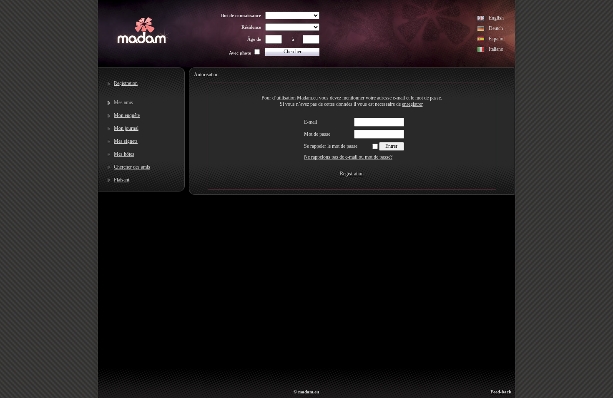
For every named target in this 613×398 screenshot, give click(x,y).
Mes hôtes (124, 154)
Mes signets (126, 141)
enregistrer (412, 104)
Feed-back (500, 391)
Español (497, 39)
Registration (126, 83)
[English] (481, 19)
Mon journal (126, 128)
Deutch (496, 28)
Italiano (496, 49)
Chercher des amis (132, 167)
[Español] (481, 40)
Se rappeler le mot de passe (330, 146)
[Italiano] (481, 50)
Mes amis (123, 102)
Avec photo (240, 52)
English (496, 18)
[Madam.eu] (142, 42)
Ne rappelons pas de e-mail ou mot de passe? (348, 157)
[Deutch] (481, 29)
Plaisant (121, 180)
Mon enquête (127, 115)
